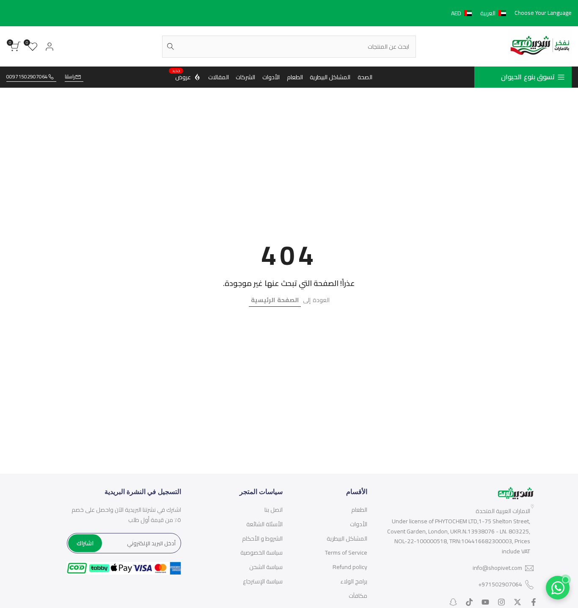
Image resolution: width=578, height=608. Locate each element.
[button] (480, 13)
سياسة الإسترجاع (263, 581)
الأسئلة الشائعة (264, 524)
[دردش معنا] (558, 588)
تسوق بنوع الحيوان (528, 76)
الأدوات (358, 524)
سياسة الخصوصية (261, 552)
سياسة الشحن (266, 566)
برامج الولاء (353, 581)
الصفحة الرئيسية (275, 299)
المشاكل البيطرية (347, 538)
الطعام (359, 509)
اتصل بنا (273, 509)
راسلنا (70, 76)
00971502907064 (27, 76)
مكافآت (358, 595)
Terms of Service (346, 552)
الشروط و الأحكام (262, 538)
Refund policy (350, 566)
